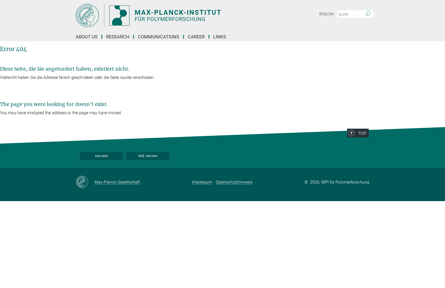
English (326, 14)
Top (362, 133)
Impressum (202, 182)
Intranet (101, 156)
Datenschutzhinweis (234, 182)
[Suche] (368, 14)
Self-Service (148, 156)
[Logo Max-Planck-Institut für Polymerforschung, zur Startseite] (172, 15)
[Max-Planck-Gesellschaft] (85, 182)
